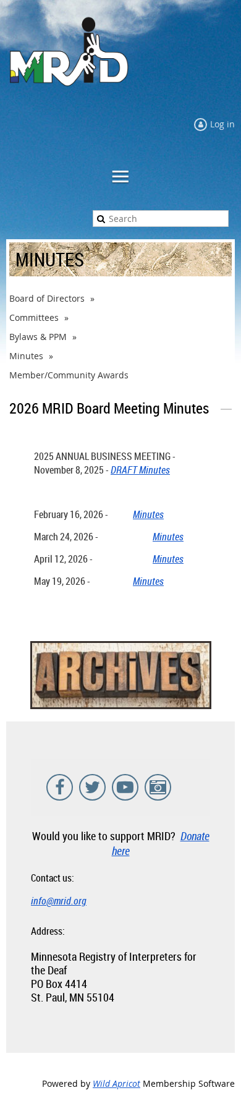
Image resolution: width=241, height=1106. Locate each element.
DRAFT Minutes (140, 470)
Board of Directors (47, 298)
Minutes (26, 356)
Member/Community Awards (69, 375)
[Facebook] (59, 787)
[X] (92, 787)
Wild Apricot (116, 1083)
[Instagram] (158, 787)
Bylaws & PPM (38, 336)
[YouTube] (125, 787)
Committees (34, 317)
